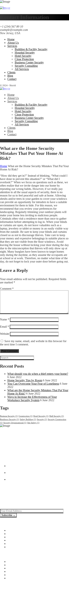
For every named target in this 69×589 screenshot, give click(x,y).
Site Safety (33, 423)
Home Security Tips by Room (24, 380)
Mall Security (56, 416)
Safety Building (28, 419)
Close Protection (16, 540)
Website (4, 333)
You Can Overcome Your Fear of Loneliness (33, 383)
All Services (14, 574)
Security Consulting (18, 546)
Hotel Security (41, 416)
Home (3, 166)
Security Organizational (14, 423)
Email (4, 326)
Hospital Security (17, 533)
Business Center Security (21, 543)
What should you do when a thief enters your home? (37, 373)
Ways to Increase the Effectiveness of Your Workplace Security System (32, 398)
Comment (7, 288)
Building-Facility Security (22, 530)
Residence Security (9, 419)
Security (42, 419)
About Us (13, 564)
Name (4, 319)
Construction (26, 416)
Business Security (9, 416)
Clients (11, 571)
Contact (11, 578)
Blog (10, 568)
